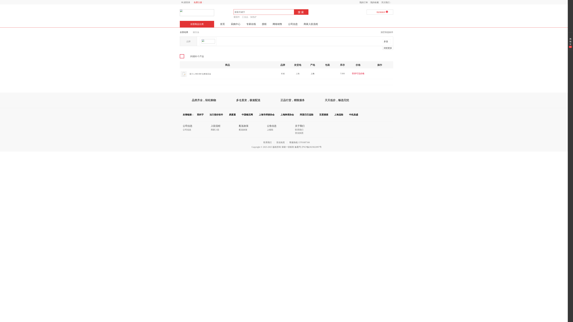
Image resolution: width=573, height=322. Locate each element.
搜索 (301, 12)
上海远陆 (338, 114)
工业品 (245, 17)
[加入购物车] (382, 73)
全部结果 (184, 32)
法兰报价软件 (216, 114)
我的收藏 (374, 2)
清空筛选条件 (387, 32)
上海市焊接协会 (267, 114)
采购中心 (235, 24)
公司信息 (293, 24)
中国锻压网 (247, 114)
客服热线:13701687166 (299, 142)
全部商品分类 (197, 24)
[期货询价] (376, 73)
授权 (264, 24)
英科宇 (200, 114)
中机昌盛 (353, 114)
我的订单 (363, 2)
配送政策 (243, 130)
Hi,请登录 (185, 2)
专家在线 (251, 24)
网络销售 (277, 24)
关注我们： (386, 2)
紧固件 (237, 17)
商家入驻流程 (311, 24)
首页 (222, 24)
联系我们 (299, 130)
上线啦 (270, 130)
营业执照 (299, 133)
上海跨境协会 (287, 114)
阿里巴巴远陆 (306, 114)
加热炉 (253, 17)
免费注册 (198, 2)
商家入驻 (215, 130)
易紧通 (232, 114)
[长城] (208, 41)
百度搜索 (323, 114)
